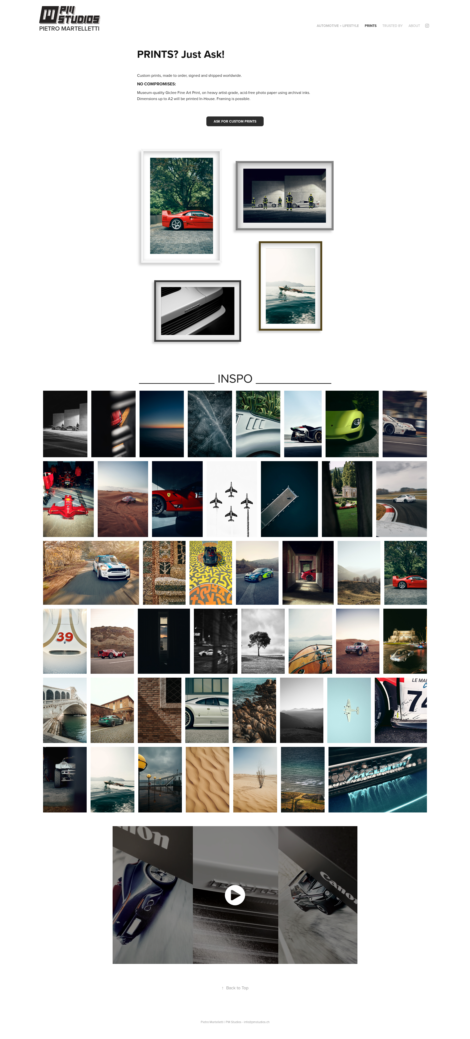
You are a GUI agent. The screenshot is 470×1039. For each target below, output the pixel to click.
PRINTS (370, 25)
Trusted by (392, 25)
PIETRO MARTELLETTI (69, 28)
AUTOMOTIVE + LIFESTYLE (338, 25)
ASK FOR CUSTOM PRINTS (235, 121)
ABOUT (414, 25)
